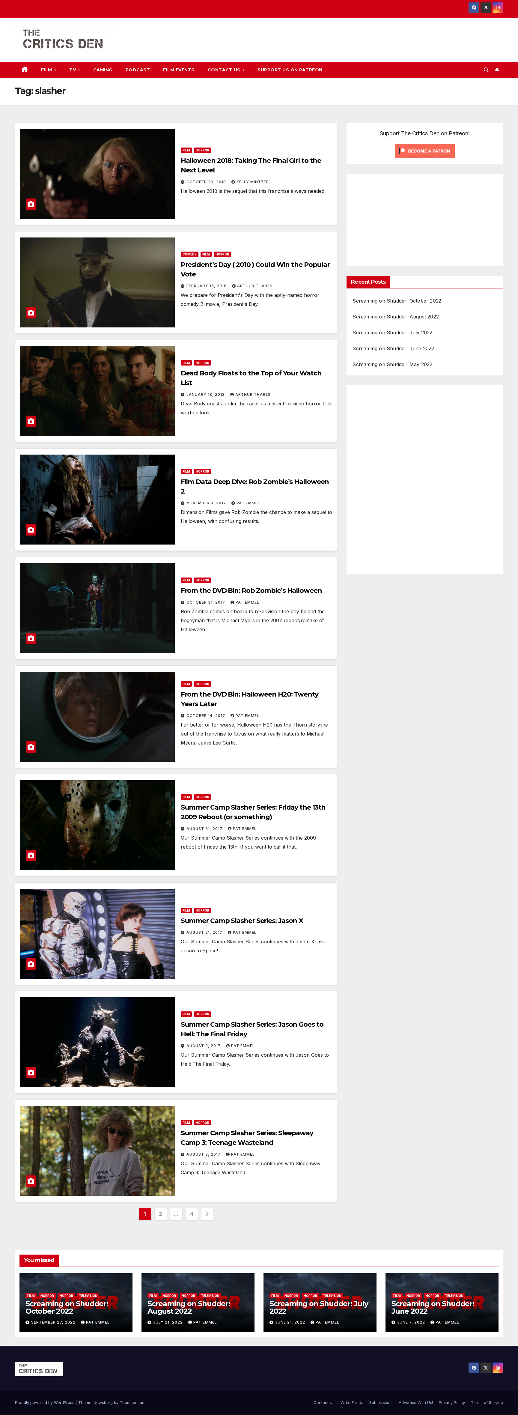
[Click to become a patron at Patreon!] (425, 151)
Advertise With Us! (416, 1402)
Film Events (179, 70)
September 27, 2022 (54, 1322)
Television (88, 1295)
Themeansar (131, 1402)
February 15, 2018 (207, 286)
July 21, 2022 (168, 1322)
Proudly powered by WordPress (45, 1402)
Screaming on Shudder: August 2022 (396, 317)
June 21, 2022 (290, 1322)
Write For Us (352, 1402)
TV (73, 70)
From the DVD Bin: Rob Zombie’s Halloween (251, 591)
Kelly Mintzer (253, 182)
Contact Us (225, 70)
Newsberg (103, 1402)
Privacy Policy (452, 1402)
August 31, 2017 (205, 828)
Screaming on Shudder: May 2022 (392, 364)
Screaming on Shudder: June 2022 (393, 348)
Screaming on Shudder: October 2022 (397, 301)
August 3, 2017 (204, 1154)
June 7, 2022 (411, 1322)
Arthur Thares (254, 286)
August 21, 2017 (205, 932)
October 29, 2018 (206, 182)
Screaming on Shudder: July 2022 (392, 333)
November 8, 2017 (206, 503)
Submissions (381, 1402)
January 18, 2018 (206, 394)
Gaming (102, 70)
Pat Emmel (248, 503)
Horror (202, 150)
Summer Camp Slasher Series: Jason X (242, 921)
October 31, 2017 (206, 602)
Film (47, 70)
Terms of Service (487, 1402)
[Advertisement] (403, 219)
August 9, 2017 (204, 1045)
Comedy (190, 254)
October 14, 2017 (206, 715)
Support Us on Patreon (290, 70)
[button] (486, 70)
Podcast (138, 70)
